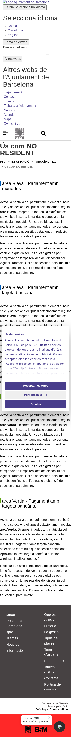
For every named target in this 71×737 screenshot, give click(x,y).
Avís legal (42, 709)
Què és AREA (50, 617)
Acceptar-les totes (35, 385)
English (13, 35)
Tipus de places (51, 640)
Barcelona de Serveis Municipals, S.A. (54, 705)
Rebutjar (35, 404)
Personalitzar (33, 394)
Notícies (12, 644)
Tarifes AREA (49, 669)
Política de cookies (52, 686)
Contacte (51, 678)
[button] (59, 726)
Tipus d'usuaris (51, 651)
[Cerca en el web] (47, 54)
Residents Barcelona (14, 623)
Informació (20, 161)
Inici (3, 161)
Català (25, 7)
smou (10, 615)
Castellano (15, 30)
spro (9, 632)
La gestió (51, 632)
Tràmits (12, 638)
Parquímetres (45, 161)
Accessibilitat (59, 709)
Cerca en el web (15, 47)
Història (50, 626)
